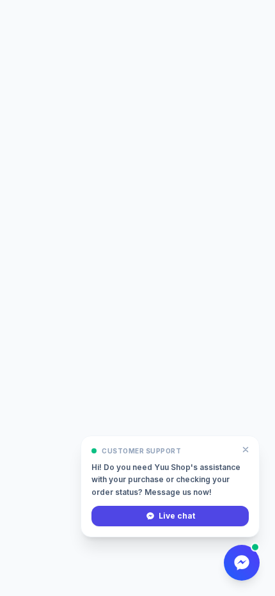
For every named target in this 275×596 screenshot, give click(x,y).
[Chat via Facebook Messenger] (242, 563)
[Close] (246, 450)
